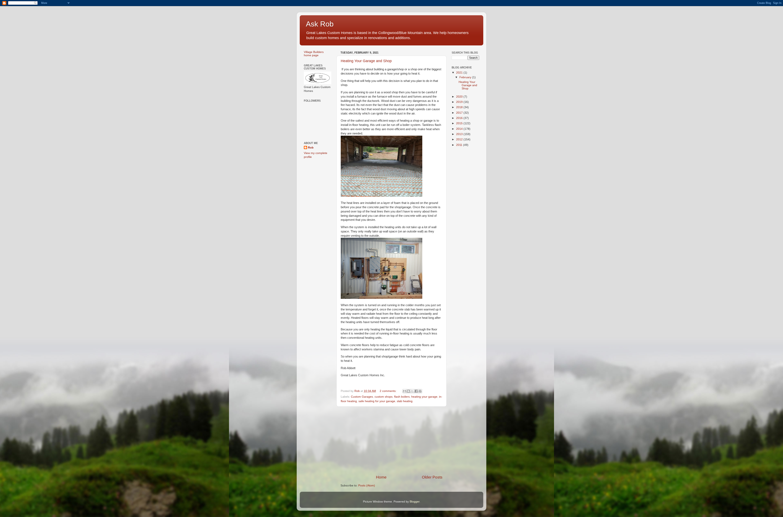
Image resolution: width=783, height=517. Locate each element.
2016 (459, 118)
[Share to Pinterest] (420, 391)
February (465, 77)
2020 (459, 96)
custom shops (384, 396)
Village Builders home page (314, 54)
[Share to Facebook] (416, 391)
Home (381, 477)
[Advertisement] (391, 440)
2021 (459, 72)
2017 (459, 112)
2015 (459, 123)
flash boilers (402, 396)
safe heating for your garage (376, 401)
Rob (311, 147)
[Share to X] (412, 391)
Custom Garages (362, 396)
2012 (459, 139)
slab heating (405, 401)
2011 (459, 144)
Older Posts (432, 477)
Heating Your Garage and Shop (366, 61)
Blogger (414, 501)
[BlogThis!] (408, 391)
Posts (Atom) (366, 485)
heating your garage (424, 396)
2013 (459, 134)
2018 (459, 107)
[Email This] (405, 391)
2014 (459, 128)
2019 (459, 101)
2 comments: (388, 391)
